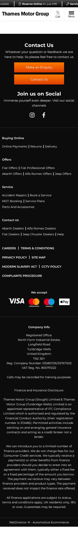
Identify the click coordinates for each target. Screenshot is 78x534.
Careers (9, 248)
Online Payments (14, 146)
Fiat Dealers (11, 234)
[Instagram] (32, 114)
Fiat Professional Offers (38, 168)
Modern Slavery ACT (19, 266)
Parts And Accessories (18, 207)
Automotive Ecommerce (51, 522)
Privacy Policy (14, 257)
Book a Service (40, 195)
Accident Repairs (14, 195)
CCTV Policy (51, 266)
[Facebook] (43, 114)
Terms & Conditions (37, 248)
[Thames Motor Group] (25, 14)
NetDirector (18, 522)
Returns (36, 146)
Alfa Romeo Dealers (41, 228)
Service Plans (35, 201)
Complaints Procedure (22, 276)
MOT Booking (12, 201)
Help (60, 234)
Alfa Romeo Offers (38, 174)
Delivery (51, 146)
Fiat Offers (9, 168)
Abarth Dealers (13, 228)
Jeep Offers (63, 174)
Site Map (39, 257)
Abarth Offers (12, 174)
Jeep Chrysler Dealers (38, 234)
